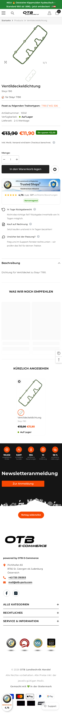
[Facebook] (6, 593)
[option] (31, 45)
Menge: (6, 152)
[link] (16, 343)
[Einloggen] (49, 13)
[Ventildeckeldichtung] (31, 393)
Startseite (6, 20)
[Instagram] (15, 593)
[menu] (3, 13)
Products (18, 20)
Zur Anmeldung (23, 483)
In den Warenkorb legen (25, 169)
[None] (21, 412)
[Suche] (12, 13)
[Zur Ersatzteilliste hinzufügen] (55, 169)
